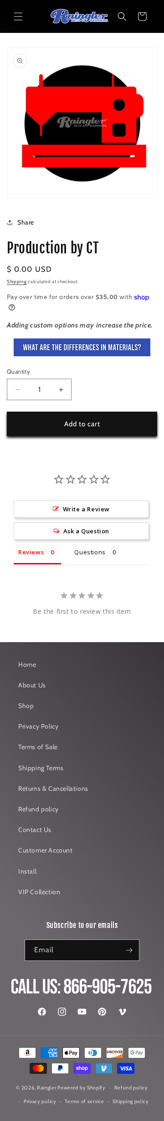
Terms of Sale (38, 747)
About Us (32, 685)
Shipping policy (131, 1101)
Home (27, 664)
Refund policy (38, 809)
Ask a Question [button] (86, 531)
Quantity (18, 371)
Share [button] (25, 222)
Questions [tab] (89, 552)
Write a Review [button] (86, 509)
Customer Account (45, 850)
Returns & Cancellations (53, 788)
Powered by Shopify (81, 1087)
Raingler (46, 1087)
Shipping (17, 281)
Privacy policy (40, 1101)
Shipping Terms (40, 768)
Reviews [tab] (31, 552)
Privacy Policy (38, 726)
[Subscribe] (129, 950)
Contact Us (34, 830)
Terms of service (84, 1101)
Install (27, 871)
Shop (26, 706)
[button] (18, 16)
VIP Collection (39, 892)
